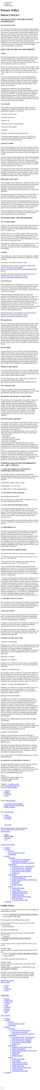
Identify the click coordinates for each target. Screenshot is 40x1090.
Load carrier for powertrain (20, 861)
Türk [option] (5, 1012)
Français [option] (6, 1004)
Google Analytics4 (8, 956)
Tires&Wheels (12, 864)
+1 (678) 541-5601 (13, 784)
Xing (2, 828)
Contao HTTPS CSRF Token (11, 917)
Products (7, 792)
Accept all (14, 969)
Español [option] (6, 1010)
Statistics (5, 953)
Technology (7, 794)
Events (6, 795)
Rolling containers (9, 807)
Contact (6, 985)
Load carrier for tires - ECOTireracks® (23, 866)
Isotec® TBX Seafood (18, 878)
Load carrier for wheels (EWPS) (21, 871)
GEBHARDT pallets (18, 888)
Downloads (7, 818)
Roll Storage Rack (17, 898)
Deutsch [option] (6, 999)
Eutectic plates (16, 881)
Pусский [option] (7, 1009)
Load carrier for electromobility (13, 804)
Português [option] (7, 1007)
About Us (11, 851)
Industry (10, 886)
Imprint (6, 834)
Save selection (5, 969)
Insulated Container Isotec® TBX (14, 805)
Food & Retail (12, 874)
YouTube (18, 828)
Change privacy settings (8, 844)
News (6, 987)
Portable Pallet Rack (18, 895)
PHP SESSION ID (8, 926)
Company (7, 790)
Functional (6, 936)
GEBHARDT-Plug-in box (20, 893)
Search (6, 990)
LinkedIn (6, 828)
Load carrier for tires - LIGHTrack (22, 868)
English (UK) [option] (8, 1000)
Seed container (16, 890)
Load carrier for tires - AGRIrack (21, 869)
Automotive (11, 858)
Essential (5, 914)
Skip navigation (12, 787)
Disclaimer (7, 838)
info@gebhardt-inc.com (12, 786)
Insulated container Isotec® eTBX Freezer (24, 880)
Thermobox (15, 883)
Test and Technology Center (16, 853)
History (6, 815)
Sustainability (12, 854)
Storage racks (16, 873)
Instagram (24, 828)
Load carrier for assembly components (23, 863)
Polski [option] (6, 1005)
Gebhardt (7, 848)
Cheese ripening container (19, 891)
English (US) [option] (8, 1002)
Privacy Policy (9, 980)
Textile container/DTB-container (21, 896)
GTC (6, 839)
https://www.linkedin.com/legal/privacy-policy (14, 277)
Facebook (13, 828)
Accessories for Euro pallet (20, 900)
